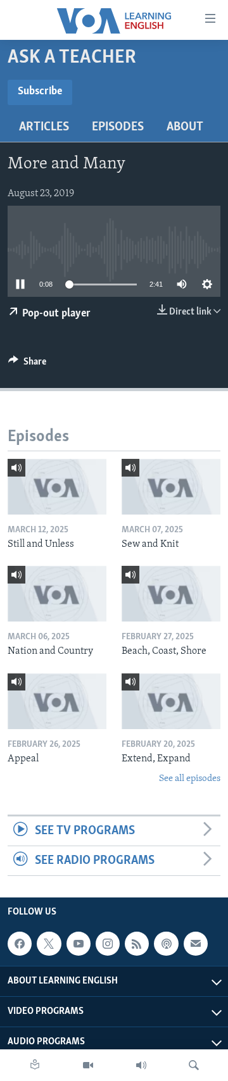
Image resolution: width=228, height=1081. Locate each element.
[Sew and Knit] (171, 487)
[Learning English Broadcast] (141, 1065)
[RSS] (137, 944)
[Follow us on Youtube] (78, 944)
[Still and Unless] (57, 487)
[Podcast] (166, 944)
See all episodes (189, 779)
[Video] (88, 1065)
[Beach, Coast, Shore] (171, 594)
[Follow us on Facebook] (20, 944)
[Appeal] (57, 701)
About (185, 127)
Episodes (118, 127)
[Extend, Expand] (171, 701)
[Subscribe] (196, 944)
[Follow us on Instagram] (108, 944)
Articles (44, 127)
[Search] (194, 1065)
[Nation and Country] (57, 594)
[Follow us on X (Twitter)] (49, 944)
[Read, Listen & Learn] (34, 1065)
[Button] (27, 365)
